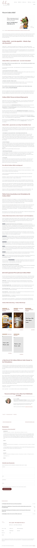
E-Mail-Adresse (4, 479)
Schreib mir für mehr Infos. (29, 406)
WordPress (34, 545)
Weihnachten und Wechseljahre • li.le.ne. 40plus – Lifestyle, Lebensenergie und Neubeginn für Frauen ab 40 (15, 432)
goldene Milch (22, 30)
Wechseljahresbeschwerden (9, 414)
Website (3, 483)
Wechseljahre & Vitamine (27, 30)
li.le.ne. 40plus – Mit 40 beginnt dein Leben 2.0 (17, 522)
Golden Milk (4, 414)
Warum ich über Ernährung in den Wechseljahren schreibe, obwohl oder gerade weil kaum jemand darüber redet (16, 511)
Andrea (6, 30)
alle (14, 30)
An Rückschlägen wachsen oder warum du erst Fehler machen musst (12, 513)
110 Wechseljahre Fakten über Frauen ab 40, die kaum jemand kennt (11, 503)
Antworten (4, 440)
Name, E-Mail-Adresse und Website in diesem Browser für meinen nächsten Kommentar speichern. (14, 486)
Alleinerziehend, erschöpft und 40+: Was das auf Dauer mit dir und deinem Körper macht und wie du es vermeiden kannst (16, 507)
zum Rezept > (10, 329)
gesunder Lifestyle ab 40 (17, 30)
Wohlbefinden (15, 414)
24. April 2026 (4, 443)
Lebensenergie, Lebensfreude (10, 30)
